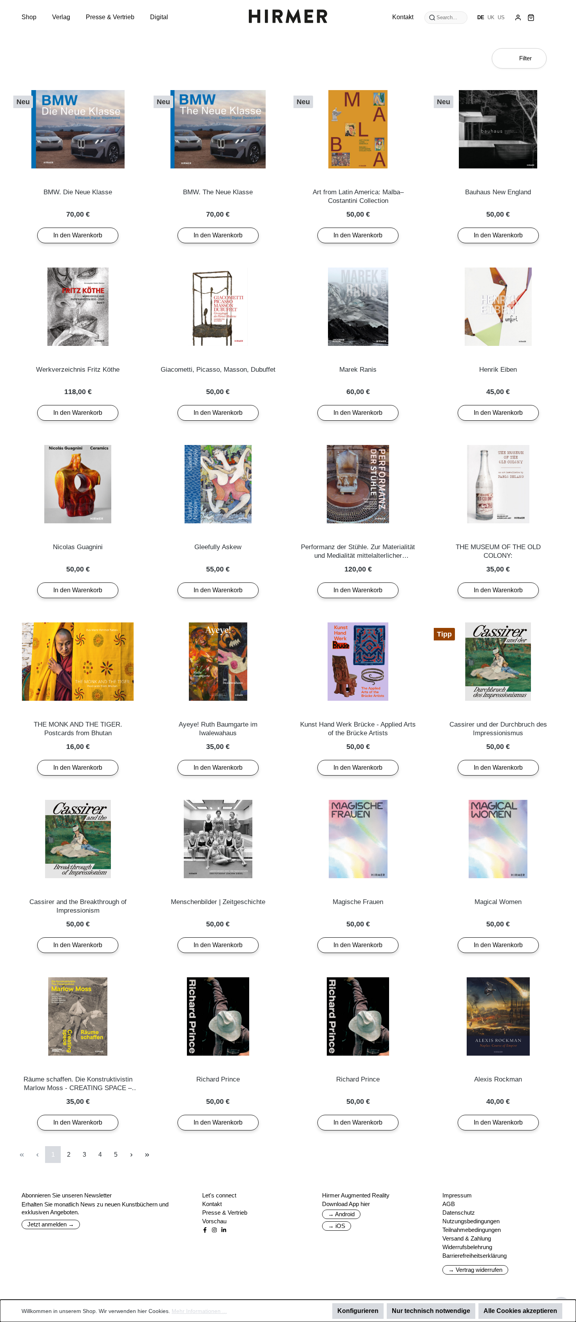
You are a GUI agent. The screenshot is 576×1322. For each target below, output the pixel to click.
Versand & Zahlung (466, 1238)
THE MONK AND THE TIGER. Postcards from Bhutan (78, 729)
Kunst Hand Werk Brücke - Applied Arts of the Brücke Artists (358, 729)
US (501, 17)
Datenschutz (458, 1212)
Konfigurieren (358, 1311)
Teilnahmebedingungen (471, 1229)
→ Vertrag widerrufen (475, 1269)
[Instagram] (214, 1230)
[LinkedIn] (223, 1230)
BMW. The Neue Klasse (218, 192)
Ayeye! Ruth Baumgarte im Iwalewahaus (218, 729)
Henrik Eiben (498, 369)
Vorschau (214, 1221)
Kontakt (212, 1204)
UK (490, 17)
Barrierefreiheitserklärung (474, 1255)
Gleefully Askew (217, 547)
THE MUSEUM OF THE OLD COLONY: (498, 551)
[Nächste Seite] (131, 1154)
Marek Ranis (358, 369)
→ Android (341, 1214)
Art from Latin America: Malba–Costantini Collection (358, 196)
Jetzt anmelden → (50, 1224)
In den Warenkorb (77, 235)
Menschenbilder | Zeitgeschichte (218, 902)
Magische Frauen (358, 902)
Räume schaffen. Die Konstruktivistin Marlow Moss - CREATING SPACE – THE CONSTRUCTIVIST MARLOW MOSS (78, 1084)
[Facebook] (205, 1230)
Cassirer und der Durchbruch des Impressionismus (498, 729)
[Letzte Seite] (147, 1154)
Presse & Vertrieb (224, 1212)
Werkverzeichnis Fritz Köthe (78, 369)
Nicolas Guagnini (78, 547)
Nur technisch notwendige (431, 1311)
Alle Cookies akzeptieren (520, 1311)
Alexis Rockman (498, 1079)
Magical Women (498, 902)
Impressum (457, 1195)
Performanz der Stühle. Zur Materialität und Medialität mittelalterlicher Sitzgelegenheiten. (358, 551)
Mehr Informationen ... (199, 1311)
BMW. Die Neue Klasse (77, 192)
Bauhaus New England (498, 192)
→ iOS (336, 1226)
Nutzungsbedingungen (471, 1221)
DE (480, 17)
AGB (448, 1204)
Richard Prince (218, 1079)
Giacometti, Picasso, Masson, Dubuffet (218, 369)
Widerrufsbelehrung (467, 1247)
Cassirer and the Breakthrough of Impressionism (78, 906)
